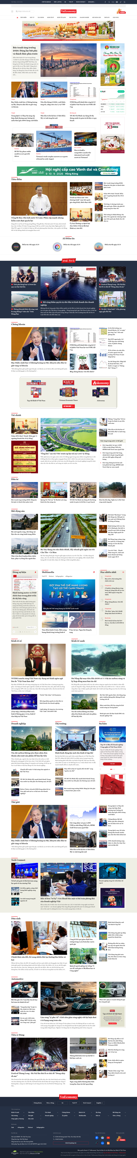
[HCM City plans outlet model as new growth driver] (22, 140)
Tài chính (41, 17)
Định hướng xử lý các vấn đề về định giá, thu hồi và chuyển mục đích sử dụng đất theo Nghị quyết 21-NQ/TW (116, 530)
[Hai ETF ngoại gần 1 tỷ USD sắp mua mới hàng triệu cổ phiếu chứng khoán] (103, 342)
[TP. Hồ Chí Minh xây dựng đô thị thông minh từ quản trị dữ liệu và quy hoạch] (83, 490)
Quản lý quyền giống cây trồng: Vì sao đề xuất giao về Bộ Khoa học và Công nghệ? (82, 968)
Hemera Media (38, 1152)
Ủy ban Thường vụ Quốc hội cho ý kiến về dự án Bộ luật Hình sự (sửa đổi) (80, 226)
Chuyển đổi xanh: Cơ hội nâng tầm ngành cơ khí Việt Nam (35, 770)
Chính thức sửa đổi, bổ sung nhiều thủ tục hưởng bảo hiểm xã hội (38, 958)
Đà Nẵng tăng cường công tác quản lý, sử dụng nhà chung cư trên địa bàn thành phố (116, 542)
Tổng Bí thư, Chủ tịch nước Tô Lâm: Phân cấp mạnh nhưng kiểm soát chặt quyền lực (37, 219)
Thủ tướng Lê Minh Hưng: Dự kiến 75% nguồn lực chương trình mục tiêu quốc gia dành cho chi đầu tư (115, 218)
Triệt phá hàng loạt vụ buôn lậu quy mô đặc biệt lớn (23, 286)
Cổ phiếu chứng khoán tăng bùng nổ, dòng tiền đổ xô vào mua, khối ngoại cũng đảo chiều (114, 591)
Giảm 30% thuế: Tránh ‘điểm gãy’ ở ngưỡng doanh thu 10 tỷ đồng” (114, 196)
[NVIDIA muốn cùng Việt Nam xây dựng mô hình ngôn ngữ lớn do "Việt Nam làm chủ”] (38, 660)
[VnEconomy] (54, 128)
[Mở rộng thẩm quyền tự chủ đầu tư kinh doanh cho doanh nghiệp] (69, 283)
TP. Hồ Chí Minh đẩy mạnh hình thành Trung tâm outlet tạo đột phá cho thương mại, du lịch (35, 780)
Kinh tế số (50, 17)
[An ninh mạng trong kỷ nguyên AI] (15, 902)
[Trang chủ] (17, 18)
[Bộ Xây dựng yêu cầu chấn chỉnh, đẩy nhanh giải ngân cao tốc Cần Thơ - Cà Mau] (69, 530)
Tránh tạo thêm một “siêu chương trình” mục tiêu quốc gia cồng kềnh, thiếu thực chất (80, 200)
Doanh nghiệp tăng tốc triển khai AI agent (111, 882)
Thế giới (106, 17)
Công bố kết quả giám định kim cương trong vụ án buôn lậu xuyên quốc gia (82, 942)
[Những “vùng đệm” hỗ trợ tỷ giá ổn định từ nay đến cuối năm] (103, 422)
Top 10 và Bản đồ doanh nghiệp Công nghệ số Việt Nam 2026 (111, 746)
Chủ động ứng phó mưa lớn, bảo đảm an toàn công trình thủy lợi (117, 957)
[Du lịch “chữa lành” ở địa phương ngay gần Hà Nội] (112, 299)
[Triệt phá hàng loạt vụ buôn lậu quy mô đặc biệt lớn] (24, 274)
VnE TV (71, 2)
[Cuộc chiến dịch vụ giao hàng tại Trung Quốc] (103, 1063)
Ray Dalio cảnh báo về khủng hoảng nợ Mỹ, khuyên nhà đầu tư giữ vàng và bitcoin (24, 104)
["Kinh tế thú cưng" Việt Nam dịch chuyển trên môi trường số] (103, 1074)
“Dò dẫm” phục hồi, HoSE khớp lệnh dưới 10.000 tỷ (113, 612)
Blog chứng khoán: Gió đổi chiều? (82, 372)
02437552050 (59, 1139)
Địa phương (107, 618)
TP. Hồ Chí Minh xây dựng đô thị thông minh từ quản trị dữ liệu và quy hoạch (83, 118)
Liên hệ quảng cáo (70, 1143)
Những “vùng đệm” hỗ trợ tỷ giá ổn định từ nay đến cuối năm (116, 421)
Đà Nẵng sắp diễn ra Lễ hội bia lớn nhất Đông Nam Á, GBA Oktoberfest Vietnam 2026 (116, 1042)
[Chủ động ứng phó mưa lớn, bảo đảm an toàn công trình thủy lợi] (103, 957)
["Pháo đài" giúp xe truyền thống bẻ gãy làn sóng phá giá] (112, 990)
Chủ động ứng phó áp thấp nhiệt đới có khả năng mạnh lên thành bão (117, 935)
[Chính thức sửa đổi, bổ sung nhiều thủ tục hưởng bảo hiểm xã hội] (39, 938)
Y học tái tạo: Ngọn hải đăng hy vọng (80, 631)
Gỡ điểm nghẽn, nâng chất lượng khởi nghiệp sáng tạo (29, 890)
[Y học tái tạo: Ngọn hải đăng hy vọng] (82, 620)
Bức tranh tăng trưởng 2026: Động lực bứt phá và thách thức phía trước (25, 51)
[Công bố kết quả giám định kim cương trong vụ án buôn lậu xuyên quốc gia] (83, 929)
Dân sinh (116, 17)
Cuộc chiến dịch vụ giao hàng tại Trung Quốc (116, 1061)
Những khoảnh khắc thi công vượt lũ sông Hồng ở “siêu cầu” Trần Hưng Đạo (24, 311)
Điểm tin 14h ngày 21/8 (30, 244)
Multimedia (48, 572)
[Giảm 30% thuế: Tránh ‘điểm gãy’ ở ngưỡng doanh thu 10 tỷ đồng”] (99, 197)
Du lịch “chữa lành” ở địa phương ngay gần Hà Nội (112, 310)
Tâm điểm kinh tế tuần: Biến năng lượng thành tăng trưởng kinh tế (54, 631)
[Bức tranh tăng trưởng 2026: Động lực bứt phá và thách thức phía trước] (69, 60)
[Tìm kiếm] (16, 11)
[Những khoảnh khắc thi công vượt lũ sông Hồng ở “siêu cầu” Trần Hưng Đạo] (24, 299)
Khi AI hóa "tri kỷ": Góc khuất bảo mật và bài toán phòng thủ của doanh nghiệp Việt (68, 900)
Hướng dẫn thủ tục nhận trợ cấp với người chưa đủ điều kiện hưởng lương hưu (116, 947)
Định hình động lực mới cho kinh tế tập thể (74, 753)
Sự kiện (103, 724)
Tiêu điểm (23, 17)
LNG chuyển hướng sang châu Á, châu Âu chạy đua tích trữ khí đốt (116, 843)
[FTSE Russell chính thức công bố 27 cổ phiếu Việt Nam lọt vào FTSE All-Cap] (83, 90)
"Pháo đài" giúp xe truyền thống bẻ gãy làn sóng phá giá (112, 1001)
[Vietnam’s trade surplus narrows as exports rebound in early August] (54, 141)
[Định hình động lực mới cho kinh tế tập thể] (75, 738)
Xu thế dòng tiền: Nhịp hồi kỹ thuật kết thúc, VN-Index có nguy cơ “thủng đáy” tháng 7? (117, 365)
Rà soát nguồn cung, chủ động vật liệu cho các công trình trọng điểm (23, 533)
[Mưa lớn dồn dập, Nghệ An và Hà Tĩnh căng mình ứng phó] (112, 490)
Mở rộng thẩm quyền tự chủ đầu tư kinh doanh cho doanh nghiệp (67, 303)
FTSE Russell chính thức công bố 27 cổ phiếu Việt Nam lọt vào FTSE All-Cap (83, 104)
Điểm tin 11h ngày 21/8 (71, 244)
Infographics (60, 576)
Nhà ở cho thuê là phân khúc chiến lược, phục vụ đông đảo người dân (23, 557)
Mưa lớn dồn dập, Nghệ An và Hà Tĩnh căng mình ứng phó (112, 501)
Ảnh (12, 1127)
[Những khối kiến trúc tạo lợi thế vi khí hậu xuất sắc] (83, 1046)
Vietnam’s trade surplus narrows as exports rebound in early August (52, 158)
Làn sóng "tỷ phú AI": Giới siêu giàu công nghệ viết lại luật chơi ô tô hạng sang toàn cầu (68, 1019)
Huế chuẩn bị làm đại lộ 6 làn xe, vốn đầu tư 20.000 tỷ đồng (114, 623)
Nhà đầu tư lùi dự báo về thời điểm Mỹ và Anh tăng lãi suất (53, 117)
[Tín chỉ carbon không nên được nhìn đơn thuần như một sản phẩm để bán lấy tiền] (84, 701)
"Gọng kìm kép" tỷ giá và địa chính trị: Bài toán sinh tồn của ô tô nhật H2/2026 (28, 1010)
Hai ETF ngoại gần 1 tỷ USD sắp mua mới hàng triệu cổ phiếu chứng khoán (116, 342)
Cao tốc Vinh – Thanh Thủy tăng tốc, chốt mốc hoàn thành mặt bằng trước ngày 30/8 (116, 554)
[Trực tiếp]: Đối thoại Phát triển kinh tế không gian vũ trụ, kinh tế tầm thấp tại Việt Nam (23, 714)
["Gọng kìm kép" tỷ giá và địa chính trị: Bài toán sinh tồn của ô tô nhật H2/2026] (15, 1010)
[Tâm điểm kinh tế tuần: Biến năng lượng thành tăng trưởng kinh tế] (55, 620)
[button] (14, 631)
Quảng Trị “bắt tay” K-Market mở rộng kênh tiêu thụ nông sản (54, 501)
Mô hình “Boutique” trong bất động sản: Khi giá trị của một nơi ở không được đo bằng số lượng (117, 518)
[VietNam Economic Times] (68, 383)
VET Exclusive (77, 147)
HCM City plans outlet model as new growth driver (22, 154)
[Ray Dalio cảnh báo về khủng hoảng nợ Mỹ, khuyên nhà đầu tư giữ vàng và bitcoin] (24, 90)
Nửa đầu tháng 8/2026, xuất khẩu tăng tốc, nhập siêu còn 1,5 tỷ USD (53, 103)
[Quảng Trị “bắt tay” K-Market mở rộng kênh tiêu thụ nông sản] (54, 490)
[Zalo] (113, 2)
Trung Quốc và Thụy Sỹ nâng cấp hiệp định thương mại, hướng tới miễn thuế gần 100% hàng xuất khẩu (24, 118)
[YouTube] (117, 2)
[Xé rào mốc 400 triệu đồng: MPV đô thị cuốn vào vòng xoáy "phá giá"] (15, 1021)
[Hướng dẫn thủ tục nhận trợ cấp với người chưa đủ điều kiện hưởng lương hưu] (103, 946)
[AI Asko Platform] (101, 383)
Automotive (17, 979)
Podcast (51, 576)
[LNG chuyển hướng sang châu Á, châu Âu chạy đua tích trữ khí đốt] (103, 844)
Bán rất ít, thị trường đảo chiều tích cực (113, 580)
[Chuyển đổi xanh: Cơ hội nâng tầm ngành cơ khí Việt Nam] (15, 772)
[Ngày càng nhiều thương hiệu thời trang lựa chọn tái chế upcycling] (83, 1072)
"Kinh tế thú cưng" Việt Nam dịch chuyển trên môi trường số (117, 1073)
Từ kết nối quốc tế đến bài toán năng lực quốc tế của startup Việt (24, 882)
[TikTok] (120, 2)
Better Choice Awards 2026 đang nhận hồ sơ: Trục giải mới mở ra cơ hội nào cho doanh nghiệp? (35, 791)
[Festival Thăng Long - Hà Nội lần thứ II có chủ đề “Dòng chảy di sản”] (112, 274)
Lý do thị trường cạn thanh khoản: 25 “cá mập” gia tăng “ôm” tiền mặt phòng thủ (116, 331)
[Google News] (124, 2)
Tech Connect (80, 2)
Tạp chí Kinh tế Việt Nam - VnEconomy (114, 1152)
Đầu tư (32, 17)
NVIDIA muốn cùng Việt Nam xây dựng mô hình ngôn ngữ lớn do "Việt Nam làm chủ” (37, 680)
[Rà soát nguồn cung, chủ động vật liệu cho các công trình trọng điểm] (24, 522)
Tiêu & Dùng (58, 2)
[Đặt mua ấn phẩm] (121, 11)
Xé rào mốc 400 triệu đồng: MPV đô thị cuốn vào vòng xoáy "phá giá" (28, 1020)
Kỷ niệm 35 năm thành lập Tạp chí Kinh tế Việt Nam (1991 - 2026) (24, 596)
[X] (109, 2)
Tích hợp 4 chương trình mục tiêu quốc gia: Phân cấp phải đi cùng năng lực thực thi (114, 206)
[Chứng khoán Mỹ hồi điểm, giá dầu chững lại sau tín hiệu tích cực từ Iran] (103, 822)
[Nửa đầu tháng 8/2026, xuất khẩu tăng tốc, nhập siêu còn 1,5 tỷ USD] (54, 90)
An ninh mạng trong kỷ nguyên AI (28, 900)
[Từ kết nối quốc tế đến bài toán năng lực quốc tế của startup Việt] (24, 871)
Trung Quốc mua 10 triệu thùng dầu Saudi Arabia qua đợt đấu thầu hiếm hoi (117, 832)
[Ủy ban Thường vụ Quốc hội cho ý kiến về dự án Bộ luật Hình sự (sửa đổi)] (81, 214)
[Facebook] (105, 2)
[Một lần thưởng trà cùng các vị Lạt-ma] (103, 1053)
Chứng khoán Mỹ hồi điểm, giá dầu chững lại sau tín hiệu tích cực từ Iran (116, 822)
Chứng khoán (46, 2)
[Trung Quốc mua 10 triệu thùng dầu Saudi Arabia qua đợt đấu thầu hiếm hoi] (103, 833)
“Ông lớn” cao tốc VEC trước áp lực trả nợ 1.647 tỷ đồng (65, 454)
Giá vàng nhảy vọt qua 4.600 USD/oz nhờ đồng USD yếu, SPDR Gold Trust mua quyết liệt (82, 825)
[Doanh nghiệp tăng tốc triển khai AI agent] (112, 871)
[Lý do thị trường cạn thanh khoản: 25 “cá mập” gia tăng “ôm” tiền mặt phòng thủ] (103, 331)
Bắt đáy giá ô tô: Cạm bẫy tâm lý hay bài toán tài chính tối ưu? (24, 1001)
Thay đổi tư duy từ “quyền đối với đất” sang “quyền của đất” (78, 770)
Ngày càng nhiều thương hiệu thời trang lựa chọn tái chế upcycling (82, 1083)
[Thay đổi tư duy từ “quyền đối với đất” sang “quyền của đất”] (59, 772)
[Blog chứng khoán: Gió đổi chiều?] (83, 362)
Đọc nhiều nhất (108, 572)
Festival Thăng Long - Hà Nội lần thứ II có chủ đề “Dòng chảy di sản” (112, 286)
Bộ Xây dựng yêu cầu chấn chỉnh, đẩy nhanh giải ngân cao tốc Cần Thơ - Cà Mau (68, 551)
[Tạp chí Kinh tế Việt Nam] (36, 383)
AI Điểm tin (68, 239)
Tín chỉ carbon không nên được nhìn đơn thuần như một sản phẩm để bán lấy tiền (83, 714)
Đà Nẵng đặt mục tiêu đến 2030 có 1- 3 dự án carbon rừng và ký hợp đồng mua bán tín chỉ (98, 680)
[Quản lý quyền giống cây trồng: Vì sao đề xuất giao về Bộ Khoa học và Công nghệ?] (83, 956)
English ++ (91, 2)
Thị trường (72, 17)
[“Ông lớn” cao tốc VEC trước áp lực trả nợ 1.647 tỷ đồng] (69, 434)
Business (16, 148)
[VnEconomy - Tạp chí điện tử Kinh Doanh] (68, 1096)
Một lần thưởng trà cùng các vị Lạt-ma (116, 1051)
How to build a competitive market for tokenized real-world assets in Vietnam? (82, 154)
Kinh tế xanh (61, 17)
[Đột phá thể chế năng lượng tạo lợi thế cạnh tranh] (68, 595)
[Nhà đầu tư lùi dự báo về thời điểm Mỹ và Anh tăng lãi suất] (103, 432)
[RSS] (108, 1143)
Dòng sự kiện (19, 572)
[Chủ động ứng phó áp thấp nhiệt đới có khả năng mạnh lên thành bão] (103, 936)
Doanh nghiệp (84, 17)
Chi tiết (112, 764)
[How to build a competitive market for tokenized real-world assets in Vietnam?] (85, 139)
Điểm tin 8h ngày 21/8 (113, 244)
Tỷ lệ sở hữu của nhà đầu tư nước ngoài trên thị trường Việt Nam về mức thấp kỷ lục (116, 354)
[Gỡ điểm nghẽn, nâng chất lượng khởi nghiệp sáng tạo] (15, 891)
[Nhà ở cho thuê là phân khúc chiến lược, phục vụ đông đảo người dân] (24, 546)
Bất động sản (96, 17)
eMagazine (68, 576)
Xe (65, 2)
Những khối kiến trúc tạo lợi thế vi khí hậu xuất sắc (82, 1057)
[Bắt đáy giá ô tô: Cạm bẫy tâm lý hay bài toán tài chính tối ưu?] (24, 990)
